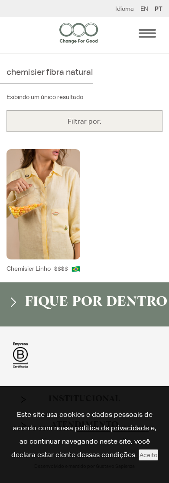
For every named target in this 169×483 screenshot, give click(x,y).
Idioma (124, 8)
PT (158, 8)
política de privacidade (112, 428)
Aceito (148, 454)
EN (144, 8)
